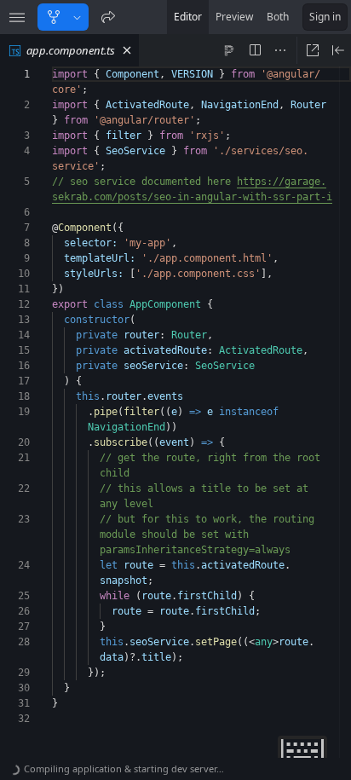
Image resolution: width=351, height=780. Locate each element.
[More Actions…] (280, 50)
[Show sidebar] (17, 17)
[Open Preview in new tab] (312, 50)
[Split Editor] (255, 50)
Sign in (325, 16)
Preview (234, 16)
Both (278, 16)
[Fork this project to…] (77, 17)
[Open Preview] (338, 50)
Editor (188, 16)
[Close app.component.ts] (126, 50)
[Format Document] (229, 50)
